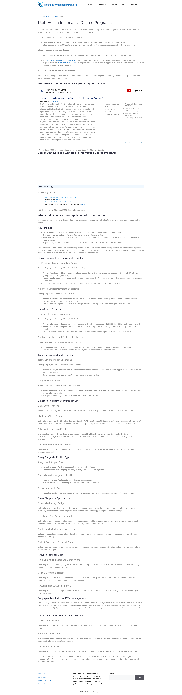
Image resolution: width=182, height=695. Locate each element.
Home (40, 16)
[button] (141, 5)
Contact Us (42, 677)
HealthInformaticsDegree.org (60, 4)
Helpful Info (133, 4)
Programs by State (118, 4)
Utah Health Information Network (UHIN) (61, 60)
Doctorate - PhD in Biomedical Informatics (61, 197)
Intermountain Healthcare (67, 63)
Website (58, 199)
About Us (41, 674)
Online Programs (103, 4)
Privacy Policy (43, 684)
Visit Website (54, 101)
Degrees (89, 4)
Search (111, 674)
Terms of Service (44, 680)
